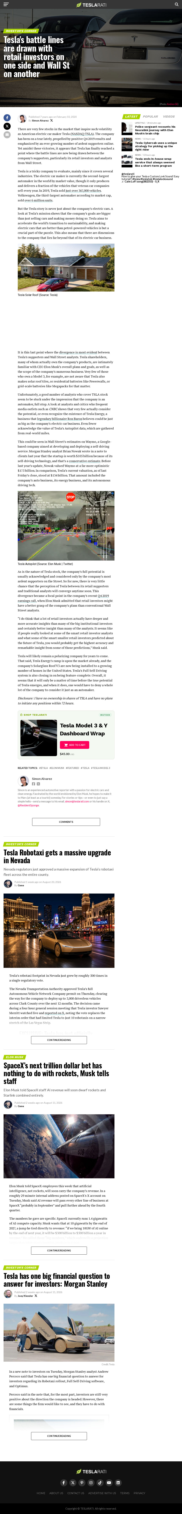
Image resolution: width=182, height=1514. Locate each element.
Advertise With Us (102, 1493)
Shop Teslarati (35, 714)
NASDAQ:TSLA (82, 134)
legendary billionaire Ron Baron (59, 419)
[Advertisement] (66, 325)
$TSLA (44, 768)
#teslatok (146, 179)
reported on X (54, 1013)
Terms (125, 1493)
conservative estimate (84, 461)
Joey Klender (25, 1295)
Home (41, 1493)
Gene (21, 885)
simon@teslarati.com (77, 801)
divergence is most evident (78, 352)
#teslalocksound (163, 179)
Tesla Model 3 (101, 768)
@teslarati (128, 173)
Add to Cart (77, 745)
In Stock (105, 715)
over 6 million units (38, 200)
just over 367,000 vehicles (83, 190)
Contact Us (75, 1493)
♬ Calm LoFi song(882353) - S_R (140, 181)
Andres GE (172, 104)
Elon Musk (57, 768)
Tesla (85, 768)
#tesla (136, 179)
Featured (73, 768)
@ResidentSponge (28, 805)
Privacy (139, 1493)
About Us (56, 1493)
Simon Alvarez (40, 120)
